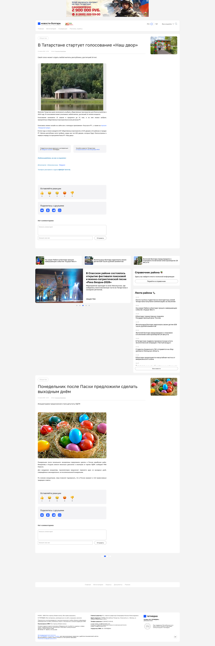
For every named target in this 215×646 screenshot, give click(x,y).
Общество (43, 38)
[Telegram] (53, 210)
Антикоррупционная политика (47, 635)
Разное (127, 585)
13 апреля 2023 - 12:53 (43, 51)
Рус (148, 24)
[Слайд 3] (82, 305)
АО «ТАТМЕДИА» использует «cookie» (49, 636)
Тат (156, 24)
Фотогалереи (98, 585)
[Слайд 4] (86, 305)
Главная (41, 29)
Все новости (156, 368)
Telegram (62, 165)
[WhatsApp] (59, 210)
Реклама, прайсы (76, 29)
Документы (118, 585)
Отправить (100, 238)
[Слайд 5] (89, 305)
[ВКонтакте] (42, 210)
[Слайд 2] (79, 305)
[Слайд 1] (76, 305)
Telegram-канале (47, 149)
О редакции (63, 29)
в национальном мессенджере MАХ (88, 149)
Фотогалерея (51, 29)
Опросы (108, 585)
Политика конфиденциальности (47, 638)
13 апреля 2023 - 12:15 (43, 397)
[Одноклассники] (48, 210)
